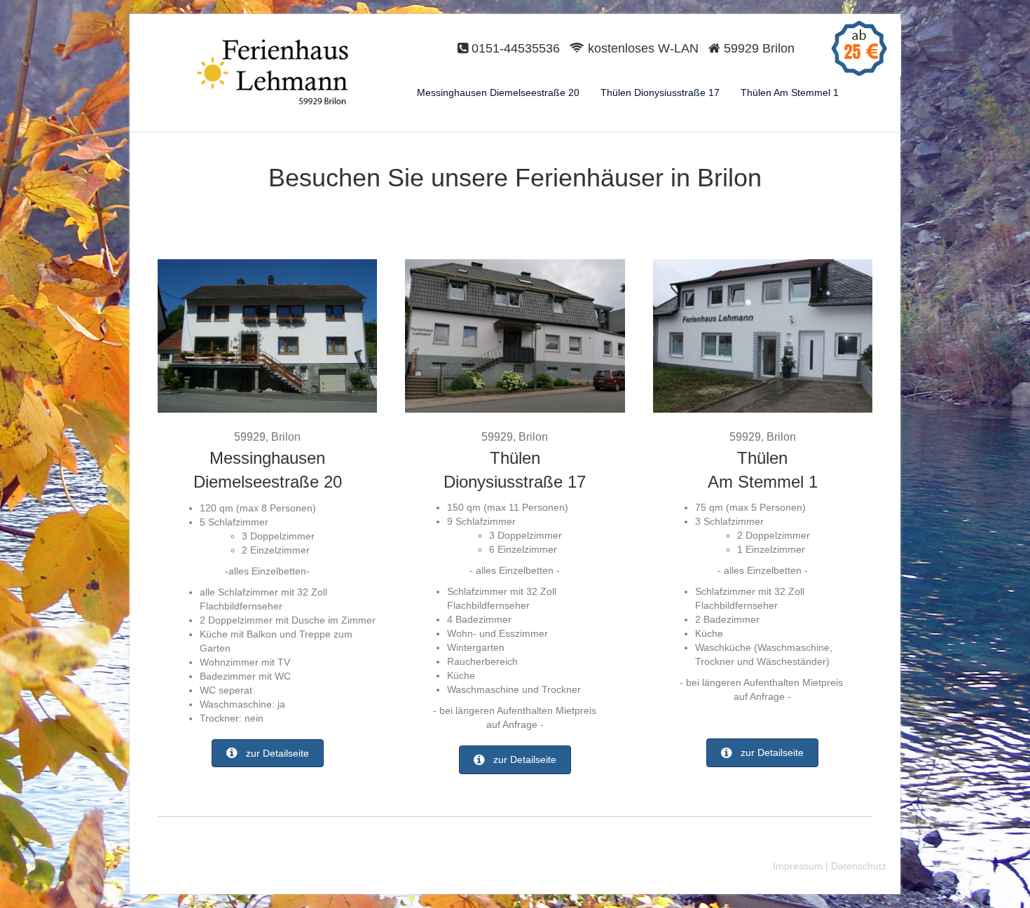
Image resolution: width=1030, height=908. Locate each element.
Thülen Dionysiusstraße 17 (660, 92)
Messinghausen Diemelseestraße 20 (498, 92)
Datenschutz (858, 866)
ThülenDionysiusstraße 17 (515, 461)
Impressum (798, 866)
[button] (268, 753)
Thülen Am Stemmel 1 (790, 92)
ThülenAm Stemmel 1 (763, 461)
